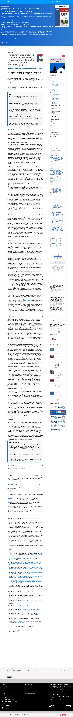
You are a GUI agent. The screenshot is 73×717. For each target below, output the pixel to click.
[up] (42, 129)
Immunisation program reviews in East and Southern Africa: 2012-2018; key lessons (56, 293)
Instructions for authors (38, 1)
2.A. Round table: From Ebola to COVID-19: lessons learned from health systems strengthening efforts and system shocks (57, 319)
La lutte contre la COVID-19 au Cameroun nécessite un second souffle (57, 225)
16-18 (41, 196)
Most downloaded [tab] (54, 199)
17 (38, 380)
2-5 (41, 149)
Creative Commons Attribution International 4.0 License (17, 31)
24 (12, 399)
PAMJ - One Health (5, 691)
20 (23, 222)
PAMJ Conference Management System (9, 701)
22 (41, 373)
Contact (64, 1)
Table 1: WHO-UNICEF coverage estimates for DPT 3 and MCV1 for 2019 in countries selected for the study (58, 159)
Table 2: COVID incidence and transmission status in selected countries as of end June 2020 (58, 162)
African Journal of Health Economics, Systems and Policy (12, 695)
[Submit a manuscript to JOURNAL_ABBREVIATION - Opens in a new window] (57, 68)
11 (38, 173)
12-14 (17, 183)
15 (24, 189)
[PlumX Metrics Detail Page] (53, 339)
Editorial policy (28, 689)
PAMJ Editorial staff (5, 705)
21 (24, 222)
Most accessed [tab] (54, 197)
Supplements (13, 48)
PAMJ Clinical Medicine (6, 688)
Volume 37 (18, 48)
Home (8, 48)
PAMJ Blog (4, 697)
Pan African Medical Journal (7, 686)
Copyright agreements (29, 687)
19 (34, 204)
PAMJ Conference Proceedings (8, 699)
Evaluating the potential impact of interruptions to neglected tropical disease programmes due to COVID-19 (57, 325)
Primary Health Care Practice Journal (9, 693)
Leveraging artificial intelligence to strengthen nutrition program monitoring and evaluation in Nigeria (60, 349)
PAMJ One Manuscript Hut (54, 699)
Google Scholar (53, 143)
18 (37, 363)
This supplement (25, 48)
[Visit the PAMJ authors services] (58, 418)
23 (23, 388)
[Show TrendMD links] (64, 331)
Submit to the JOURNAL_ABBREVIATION (53, 1)
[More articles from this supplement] (62, 17)
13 (12, 359)
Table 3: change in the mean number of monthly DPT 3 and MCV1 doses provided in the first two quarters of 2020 (58, 167)
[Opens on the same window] (9, 677)
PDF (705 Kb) (5, 42)
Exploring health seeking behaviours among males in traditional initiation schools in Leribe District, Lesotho (59, 373)
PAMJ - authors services (30, 693)
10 (16, 171)
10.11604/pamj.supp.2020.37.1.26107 (34, 8)
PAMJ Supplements (5, 703)
